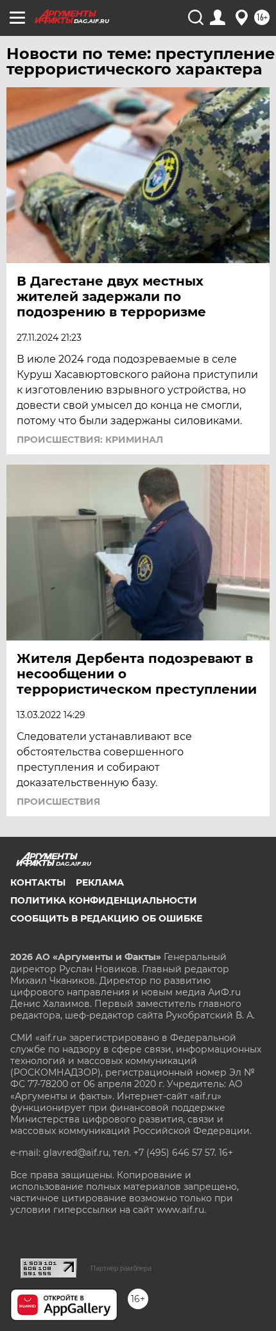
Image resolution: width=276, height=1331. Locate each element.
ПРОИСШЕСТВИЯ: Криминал (90, 439)
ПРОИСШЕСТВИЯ (58, 801)
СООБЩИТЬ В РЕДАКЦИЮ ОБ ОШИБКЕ (106, 918)
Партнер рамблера (121, 1268)
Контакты (37, 882)
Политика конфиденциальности (103, 900)
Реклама (100, 882)
